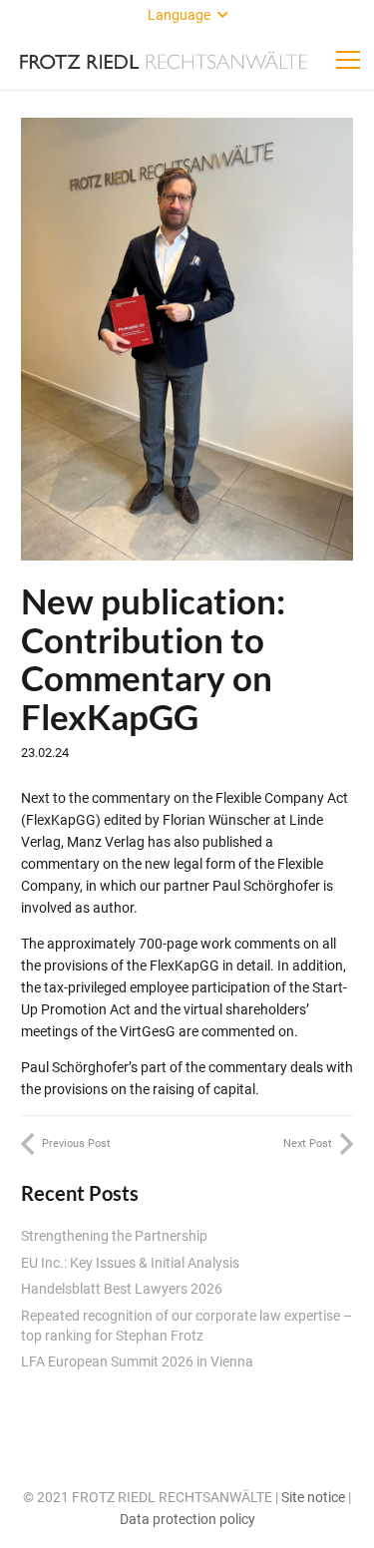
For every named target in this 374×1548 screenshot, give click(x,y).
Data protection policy (187, 1519)
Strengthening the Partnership (114, 1236)
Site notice (313, 1497)
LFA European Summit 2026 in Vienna (137, 1361)
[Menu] (348, 60)
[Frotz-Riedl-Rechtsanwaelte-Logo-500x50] (163, 60)
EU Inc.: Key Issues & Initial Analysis (130, 1263)
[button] (187, 15)
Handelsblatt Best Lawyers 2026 (121, 1289)
